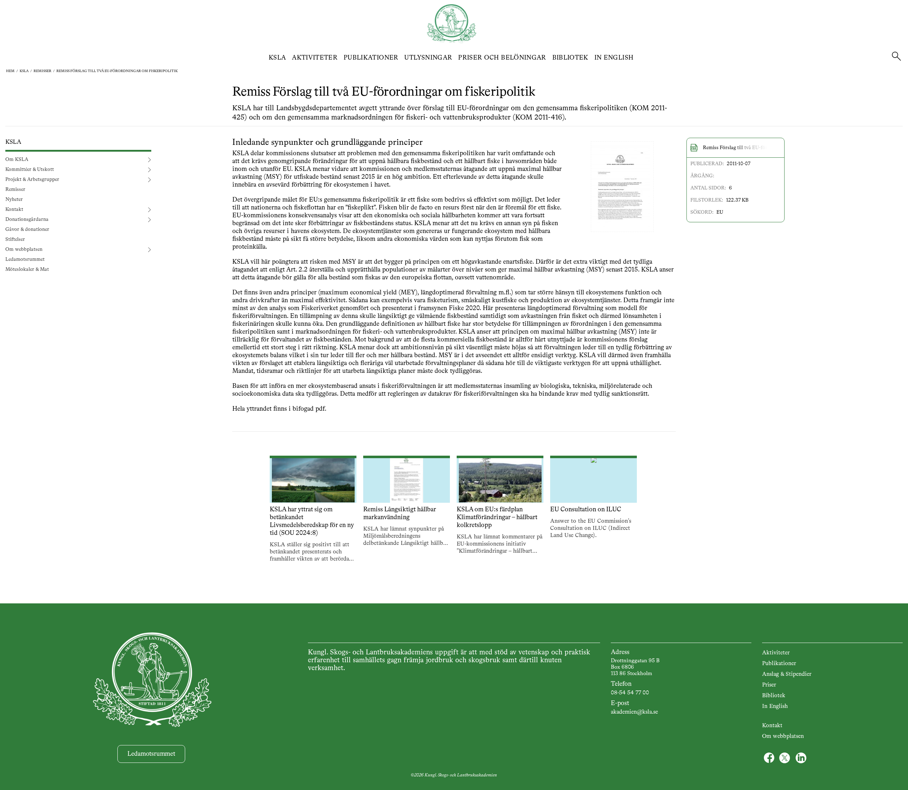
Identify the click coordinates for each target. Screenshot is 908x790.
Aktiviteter (315, 58)
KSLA (277, 58)
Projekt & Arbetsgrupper (32, 179)
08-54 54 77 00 (630, 693)
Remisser (42, 71)
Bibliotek (570, 58)
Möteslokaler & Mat (27, 269)
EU (719, 212)
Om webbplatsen (23, 249)
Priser (769, 685)
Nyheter (14, 199)
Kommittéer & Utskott (29, 169)
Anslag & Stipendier (786, 674)
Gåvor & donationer (27, 229)
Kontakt (14, 209)
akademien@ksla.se (634, 712)
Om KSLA (16, 159)
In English (614, 58)
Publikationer (371, 58)
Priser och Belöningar (502, 58)
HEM (10, 71)
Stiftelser (15, 239)
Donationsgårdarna (27, 219)
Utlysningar (428, 58)
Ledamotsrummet (25, 259)
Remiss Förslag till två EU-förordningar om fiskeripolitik (117, 71)
